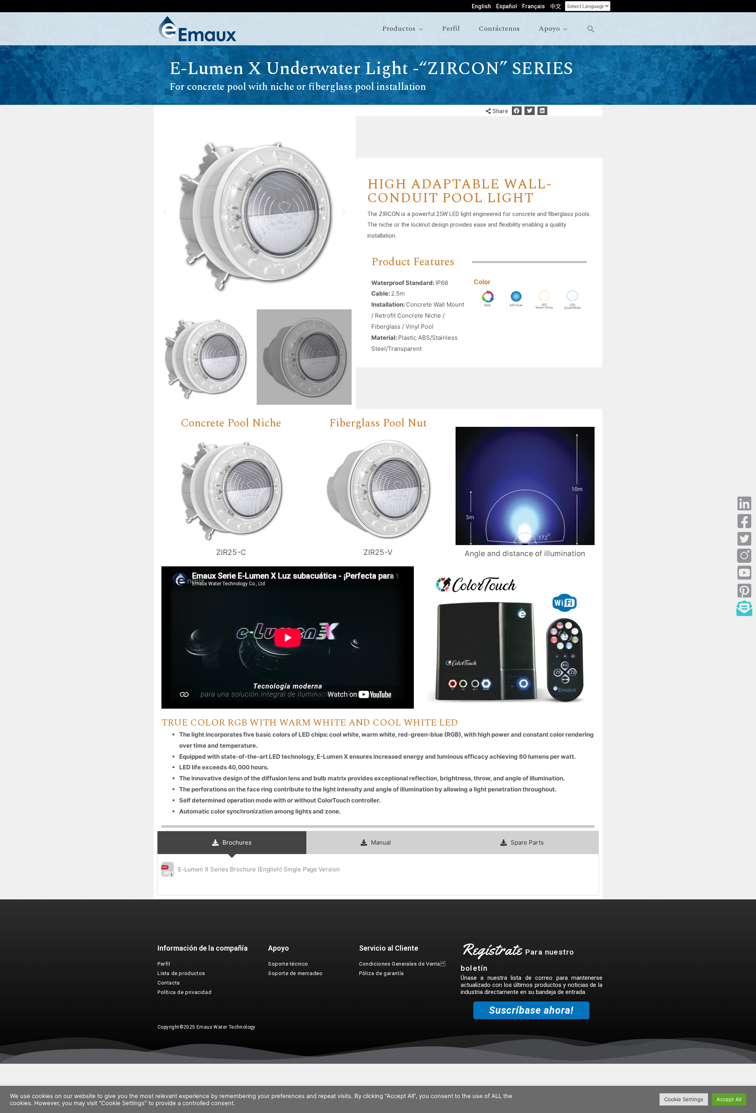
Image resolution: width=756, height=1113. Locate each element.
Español (506, 6)
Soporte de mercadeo (295, 973)
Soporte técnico (288, 964)
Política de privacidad (184, 992)
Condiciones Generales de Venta (402, 964)
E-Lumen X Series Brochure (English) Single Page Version (259, 869)
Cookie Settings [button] (683, 1099)
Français (533, 6)
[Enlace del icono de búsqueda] (590, 29)
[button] (517, 110)
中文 (555, 6)
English (481, 6)
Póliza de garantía (381, 973)
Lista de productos (181, 973)
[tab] (232, 842)
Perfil (164, 964)
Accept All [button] (729, 1099)
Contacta (169, 983)
